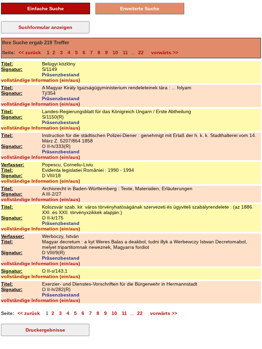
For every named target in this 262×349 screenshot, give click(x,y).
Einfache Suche (45, 8)
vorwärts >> (163, 52)
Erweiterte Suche (139, 8)
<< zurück (31, 52)
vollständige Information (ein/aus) (40, 80)
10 (115, 52)
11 (125, 52)
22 (141, 52)
